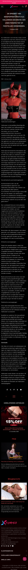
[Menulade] (4, 6)
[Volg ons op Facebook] (2, 546)
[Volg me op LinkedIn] (8, 546)
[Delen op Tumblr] (17, 389)
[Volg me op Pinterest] (10, 546)
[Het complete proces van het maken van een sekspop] (6, 396)
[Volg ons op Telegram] (12, 546)
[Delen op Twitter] (10, 389)
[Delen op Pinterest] (14, 389)
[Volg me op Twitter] (4, 546)
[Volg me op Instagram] (6, 546)
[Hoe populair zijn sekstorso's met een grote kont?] (22, 396)
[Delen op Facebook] (7, 389)
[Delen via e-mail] (21, 389)
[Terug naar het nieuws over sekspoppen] (14, 396)
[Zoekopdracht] (23, 6)
